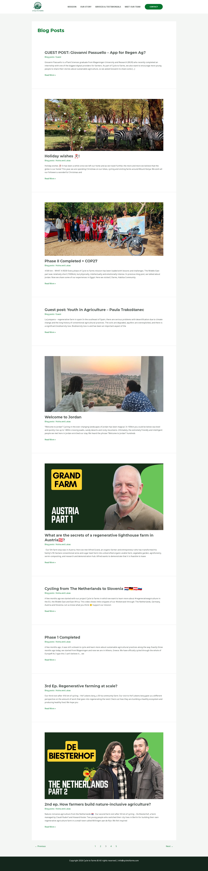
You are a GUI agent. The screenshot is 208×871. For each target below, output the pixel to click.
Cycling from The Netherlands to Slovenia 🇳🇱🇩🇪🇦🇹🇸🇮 (93, 588)
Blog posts (49, 57)
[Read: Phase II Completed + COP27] (104, 229)
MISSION (72, 6)
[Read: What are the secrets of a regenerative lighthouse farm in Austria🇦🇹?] (104, 496)
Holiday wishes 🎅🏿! (62, 156)
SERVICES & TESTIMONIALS (108, 6)
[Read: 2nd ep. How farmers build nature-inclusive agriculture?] (104, 765)
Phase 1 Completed (62, 637)
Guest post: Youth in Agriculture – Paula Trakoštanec (94, 310)
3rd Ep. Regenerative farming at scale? (81, 686)
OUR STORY (85, 6)
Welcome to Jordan (63, 417)
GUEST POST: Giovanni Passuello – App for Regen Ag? (95, 52)
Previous (40, 846)
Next (169, 846)
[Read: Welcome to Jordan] (104, 383)
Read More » (50, 75)
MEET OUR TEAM (132, 6)
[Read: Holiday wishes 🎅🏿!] (104, 124)
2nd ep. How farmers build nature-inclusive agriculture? (98, 804)
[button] (154, 6)
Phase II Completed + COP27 (71, 261)
